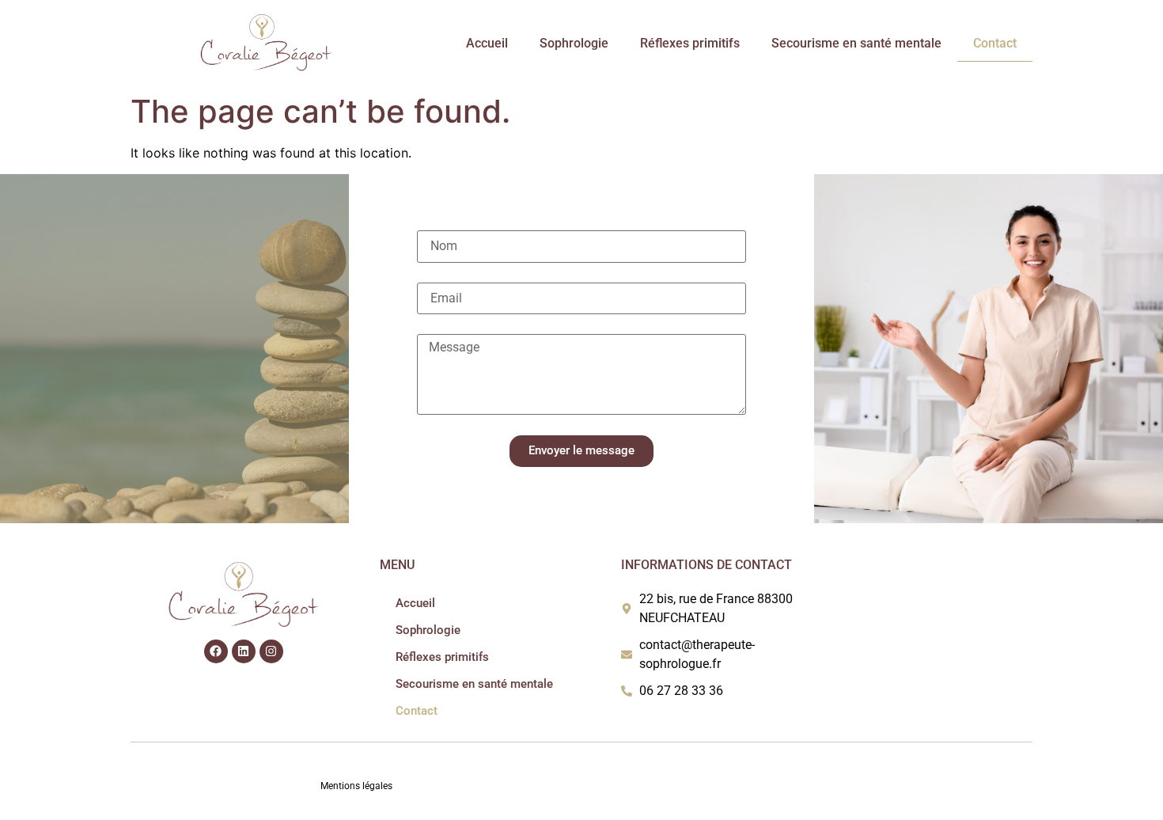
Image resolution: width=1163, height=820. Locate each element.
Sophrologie (574, 43)
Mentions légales (356, 786)
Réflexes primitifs (690, 43)
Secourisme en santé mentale (856, 43)
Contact (995, 43)
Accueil (487, 43)
